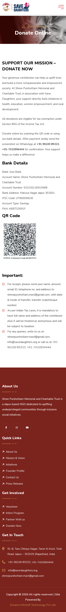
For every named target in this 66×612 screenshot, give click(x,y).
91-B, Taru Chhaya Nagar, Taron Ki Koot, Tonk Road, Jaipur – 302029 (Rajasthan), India (34, 551)
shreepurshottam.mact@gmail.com (23, 576)
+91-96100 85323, (19, 562)
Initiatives (11, 464)
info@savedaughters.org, (23, 570)
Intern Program (15, 513)
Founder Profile (15, 471)
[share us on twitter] (27, 428)
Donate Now (13, 526)
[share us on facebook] (6, 428)
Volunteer (12, 506)
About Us (11, 452)
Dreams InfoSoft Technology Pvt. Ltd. (33, 605)
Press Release (14, 483)
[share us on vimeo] (17, 428)
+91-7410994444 (42, 562)
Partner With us (15, 519)
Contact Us (12, 477)
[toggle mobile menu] (61, 7)
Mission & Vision (15, 458)
